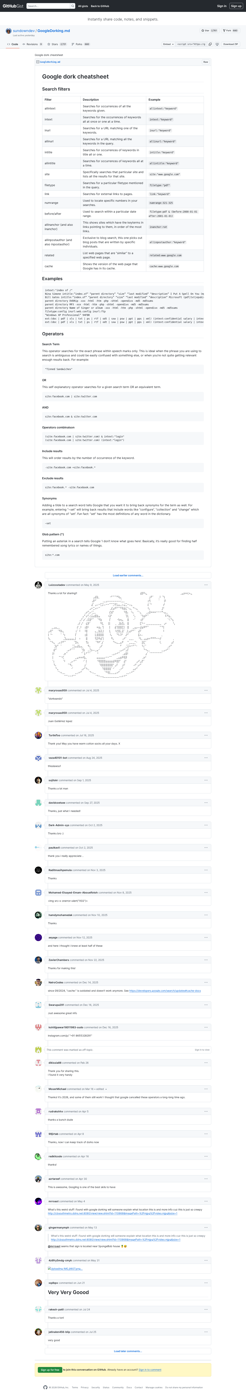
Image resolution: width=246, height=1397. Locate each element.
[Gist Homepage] (13, 6)
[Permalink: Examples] (39, 278)
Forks (82, 44)
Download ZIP (230, 44)
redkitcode (55, 1156)
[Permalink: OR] (39, 380)
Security (95, 1387)
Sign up (236, 6)
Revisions (34, 44)
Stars (59, 44)
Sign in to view (202, 1049)
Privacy (85, 1387)
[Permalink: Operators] (39, 333)
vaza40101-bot (58, 757)
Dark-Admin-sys (59, 825)
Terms (75, 1387)
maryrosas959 (58, 690)
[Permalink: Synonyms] (39, 498)
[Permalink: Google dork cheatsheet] (39, 76)
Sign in (222, 6)
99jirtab (53, 1133)
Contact (139, 1387)
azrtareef (54, 1178)
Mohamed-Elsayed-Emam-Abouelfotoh (73, 892)
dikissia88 (55, 1062)
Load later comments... (128, 1351)
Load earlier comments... (128, 575)
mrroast (54, 1201)
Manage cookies (154, 1387)
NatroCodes (56, 982)
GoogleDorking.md (53, 31)
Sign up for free (50, 1369)
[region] (123, 316)
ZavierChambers (59, 959)
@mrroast (54, 1246)
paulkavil (54, 847)
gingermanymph (59, 1227)
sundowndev (24, 31)
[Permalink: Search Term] (39, 344)
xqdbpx (53, 1282)
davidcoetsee (57, 802)
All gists (83, 6)
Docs (129, 1387)
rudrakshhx (56, 1111)
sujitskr (53, 780)
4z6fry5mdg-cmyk (60, 1260)
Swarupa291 (56, 1004)
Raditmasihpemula (60, 870)
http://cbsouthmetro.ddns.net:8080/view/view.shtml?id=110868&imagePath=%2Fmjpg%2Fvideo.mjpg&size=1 (112, 1213)
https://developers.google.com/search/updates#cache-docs (165, 990)
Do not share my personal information (184, 1387)
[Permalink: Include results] (39, 451)
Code (15, 44)
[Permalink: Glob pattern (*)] (39, 534)
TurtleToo (54, 735)
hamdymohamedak (60, 914)
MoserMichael (57, 1088)
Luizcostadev (57, 584)
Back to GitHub (100, 6)
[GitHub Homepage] (45, 1387)
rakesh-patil (56, 1309)
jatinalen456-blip (59, 1331)
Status (106, 1387)
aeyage (53, 937)
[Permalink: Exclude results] (39, 478)
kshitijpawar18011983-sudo (66, 1027)
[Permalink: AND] (39, 407)
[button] (210, 44)
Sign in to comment (150, 1369)
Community (118, 1387)
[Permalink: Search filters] (39, 88)
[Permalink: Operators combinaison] (39, 427)
